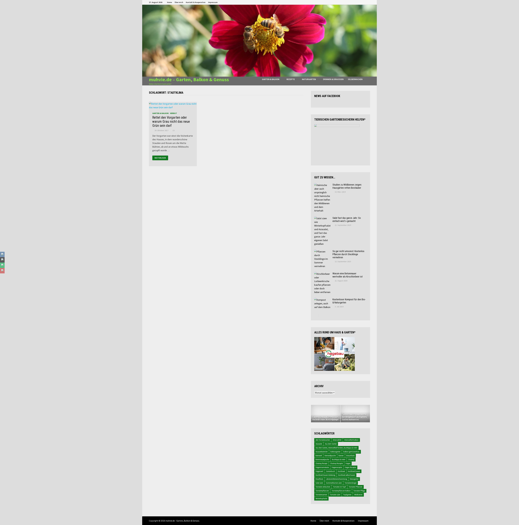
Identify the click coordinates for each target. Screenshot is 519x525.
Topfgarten (347, 495)
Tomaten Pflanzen (355, 487)
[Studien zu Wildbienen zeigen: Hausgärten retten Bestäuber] (322, 185)
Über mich (179, 2)
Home (169, 2)
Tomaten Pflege (359, 491)
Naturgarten (309, 79)
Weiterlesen (160, 158)
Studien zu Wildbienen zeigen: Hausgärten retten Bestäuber (347, 186)
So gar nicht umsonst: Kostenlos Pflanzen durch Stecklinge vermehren (348, 254)
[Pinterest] (365, 2)
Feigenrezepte (337, 467)
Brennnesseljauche (322, 459)
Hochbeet (341, 471)
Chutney (351, 459)
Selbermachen (355, 79)
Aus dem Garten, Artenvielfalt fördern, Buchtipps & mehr (336, 448)
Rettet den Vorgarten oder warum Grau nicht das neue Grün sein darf (171, 122)
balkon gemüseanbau (351, 452)
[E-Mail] (368, 2)
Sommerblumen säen (334, 483)
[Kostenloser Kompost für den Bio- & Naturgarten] (322, 299)
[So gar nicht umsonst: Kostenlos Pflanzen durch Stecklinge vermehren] (322, 251)
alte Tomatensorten (323, 440)
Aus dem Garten (331, 444)
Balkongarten (335, 452)
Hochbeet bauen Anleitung (325, 475)
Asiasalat (319, 444)
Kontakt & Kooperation (195, 2)
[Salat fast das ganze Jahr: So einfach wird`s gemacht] (322, 218)
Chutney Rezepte (336, 463)
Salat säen (319, 483)
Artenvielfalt (337, 440)
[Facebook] (355, 2)
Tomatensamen (321, 495)
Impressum (213, 2)
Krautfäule (319, 479)
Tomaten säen (335, 495)
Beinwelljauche (330, 455)
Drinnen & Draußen (333, 79)
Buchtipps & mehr (338, 459)
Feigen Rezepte (350, 467)
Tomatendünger (351, 483)
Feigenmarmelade (322, 467)
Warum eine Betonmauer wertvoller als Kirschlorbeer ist (347, 275)
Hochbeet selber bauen (346, 475)
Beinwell (319, 455)
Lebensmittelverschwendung (336, 479)
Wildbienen (358, 495)
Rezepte (291, 79)
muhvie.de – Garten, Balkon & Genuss (189, 79)
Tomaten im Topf (339, 487)
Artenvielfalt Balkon (351, 440)
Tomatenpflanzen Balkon (341, 491)
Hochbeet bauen (354, 471)
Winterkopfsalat (321, 498)
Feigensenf (319, 471)
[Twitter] (362, 2)
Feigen (348, 463)
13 (173, 130)
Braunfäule (350, 455)
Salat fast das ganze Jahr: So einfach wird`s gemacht (346, 219)
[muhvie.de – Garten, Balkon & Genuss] (259, 40)
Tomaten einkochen (323, 487)
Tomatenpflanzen (322, 491)
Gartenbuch (330, 471)
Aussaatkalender (322, 452)
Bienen (341, 455)
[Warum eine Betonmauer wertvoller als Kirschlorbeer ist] (322, 273)
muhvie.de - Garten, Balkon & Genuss (182, 520)
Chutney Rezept (321, 463)
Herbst (173, 113)
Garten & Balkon (270, 79)
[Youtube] (358, 2)
